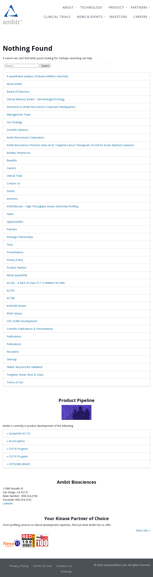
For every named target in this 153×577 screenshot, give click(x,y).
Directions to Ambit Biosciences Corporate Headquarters (41, 107)
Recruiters (13, 351)
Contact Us (13, 183)
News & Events (90, 17)
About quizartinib (17, 275)
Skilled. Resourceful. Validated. (25, 367)
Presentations (15, 252)
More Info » (143, 530)
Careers (140, 17)
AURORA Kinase (16, 306)
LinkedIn (8, 503)
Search (45, 65)
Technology (91, 7)
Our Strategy (14, 122)
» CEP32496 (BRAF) (18, 464)
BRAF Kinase (14, 313)
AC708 (11, 298)
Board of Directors (18, 91)
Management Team (19, 114)
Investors (118, 17)
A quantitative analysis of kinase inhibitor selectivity (37, 76)
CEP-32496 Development (22, 321)
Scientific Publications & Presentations (30, 328)
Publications (14, 336)
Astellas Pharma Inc (19, 153)
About (68, 7)
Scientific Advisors (17, 130)
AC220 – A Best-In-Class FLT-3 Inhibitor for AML (36, 283)
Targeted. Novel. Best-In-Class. (25, 374)
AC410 (11, 290)
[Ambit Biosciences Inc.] (12, 25)
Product (116, 7)
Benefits (12, 160)
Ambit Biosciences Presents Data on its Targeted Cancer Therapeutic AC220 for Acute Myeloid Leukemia (70, 145)
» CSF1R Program (17, 448)
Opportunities (15, 221)
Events (11, 191)
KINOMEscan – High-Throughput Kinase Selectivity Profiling (42, 206)
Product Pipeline (16, 267)
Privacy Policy (15, 260)
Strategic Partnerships (20, 237)
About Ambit (14, 84)
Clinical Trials (57, 17)
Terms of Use (15, 382)
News (10, 214)
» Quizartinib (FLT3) (18, 433)
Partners (139, 7)
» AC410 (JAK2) (16, 441)
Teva (10, 244)
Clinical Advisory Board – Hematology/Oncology (36, 99)
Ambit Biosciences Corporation (25, 137)
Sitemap (12, 359)
